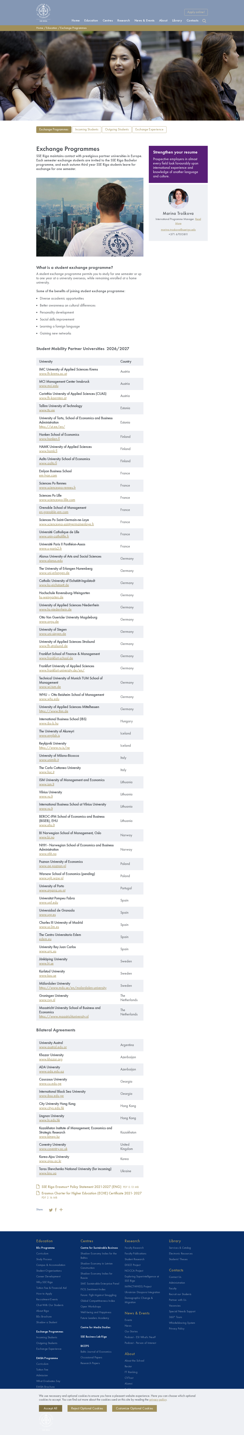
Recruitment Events (47, 1299)
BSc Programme (45, 1248)
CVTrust (129, 1378)
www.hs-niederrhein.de (55, 609)
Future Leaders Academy (95, 1318)
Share (61, 1209)
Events (128, 1320)
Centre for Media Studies (96, 1327)
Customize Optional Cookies (134, 1408)
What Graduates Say (48, 1381)
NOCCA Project (134, 1270)
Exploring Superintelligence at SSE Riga (142, 1278)
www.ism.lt (46, 784)
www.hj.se (46, 963)
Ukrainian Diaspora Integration (142, 1292)
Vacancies (175, 1305)
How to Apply (44, 1293)
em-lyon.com (48, 475)
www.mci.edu (48, 386)
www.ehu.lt (47, 825)
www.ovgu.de (49, 622)
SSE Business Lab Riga (94, 1336)
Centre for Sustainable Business (99, 1248)
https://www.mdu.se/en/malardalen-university (72, 988)
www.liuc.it (46, 772)
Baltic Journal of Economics (96, 1351)
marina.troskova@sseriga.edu (178, 229)
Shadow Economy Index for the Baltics (99, 1255)
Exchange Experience (149, 129)
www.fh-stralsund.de (53, 646)
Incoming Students (86, 129)
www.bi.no (46, 837)
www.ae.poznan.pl (52, 866)
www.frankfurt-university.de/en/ (61, 670)
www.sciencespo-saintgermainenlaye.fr (66, 524)
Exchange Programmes (73, 28)
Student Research (135, 1259)
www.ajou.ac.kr (50, 1161)
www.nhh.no (47, 854)
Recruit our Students (180, 1294)
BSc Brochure (44, 1316)
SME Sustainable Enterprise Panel (100, 1283)
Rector (128, 1366)
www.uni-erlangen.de (54, 573)
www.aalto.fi (48, 463)
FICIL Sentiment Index (93, 1289)
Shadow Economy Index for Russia (97, 1275)
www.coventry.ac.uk (53, 1149)
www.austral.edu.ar (53, 1047)
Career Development (48, 1276)
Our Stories (131, 1331)
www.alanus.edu (51, 561)
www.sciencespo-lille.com (57, 500)
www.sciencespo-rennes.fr (57, 488)
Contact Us (175, 1277)
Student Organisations (49, 1270)
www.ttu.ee (47, 410)
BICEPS (85, 1346)
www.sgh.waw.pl (51, 878)
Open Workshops (91, 1306)
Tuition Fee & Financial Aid (51, 1288)
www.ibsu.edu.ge (51, 1096)
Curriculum (42, 1253)
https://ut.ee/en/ (52, 427)
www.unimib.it (49, 760)
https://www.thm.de (53, 711)
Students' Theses (178, 1259)
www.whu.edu (49, 699)
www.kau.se (47, 976)
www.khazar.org (51, 1059)
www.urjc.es (47, 951)
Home (39, 28)
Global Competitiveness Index (98, 1301)
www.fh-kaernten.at (52, 398)
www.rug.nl (47, 1000)
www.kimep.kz (49, 1137)
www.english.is (49, 736)
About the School (134, 1360)
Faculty (173, 1288)
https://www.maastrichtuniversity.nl (64, 1016)
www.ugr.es (47, 915)
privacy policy (157, 1399)
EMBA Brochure (45, 1387)
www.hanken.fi (49, 439)
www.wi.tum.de (50, 687)
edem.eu (45, 939)
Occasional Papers (91, 1357)
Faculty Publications (135, 1253)
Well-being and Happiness (96, 1312)
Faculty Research (134, 1248)
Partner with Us (177, 1300)
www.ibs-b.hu (48, 723)
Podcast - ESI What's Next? (140, 1337)
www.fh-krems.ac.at (53, 374)
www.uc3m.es (49, 927)
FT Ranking (131, 1372)
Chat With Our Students (49, 1305)
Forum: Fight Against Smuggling (98, 1295)
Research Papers (90, 1363)
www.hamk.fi (48, 451)
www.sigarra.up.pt (52, 890)
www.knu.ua (47, 1173)
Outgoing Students (117, 129)
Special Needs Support (182, 1311)
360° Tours (175, 1317)
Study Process (44, 1259)
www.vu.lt (46, 796)
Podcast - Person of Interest (140, 1343)
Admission (42, 1375)
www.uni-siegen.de (52, 634)
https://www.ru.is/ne (54, 748)
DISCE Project (133, 1265)
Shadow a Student (46, 1322)
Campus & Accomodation (50, 1265)
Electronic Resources (181, 1253)
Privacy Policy (177, 1328)
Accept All (50, 1408)
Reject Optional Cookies (87, 1408)
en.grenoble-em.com (53, 512)
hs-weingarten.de (51, 597)
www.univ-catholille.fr (54, 536)
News (128, 1325)
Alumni (129, 1383)
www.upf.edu (48, 903)
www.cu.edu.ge (50, 1084)
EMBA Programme (47, 1358)
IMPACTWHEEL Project (138, 1286)
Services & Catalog (180, 1248)
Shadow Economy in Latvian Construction (97, 1265)
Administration (177, 1282)
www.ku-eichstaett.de (54, 585)
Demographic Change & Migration (139, 1300)
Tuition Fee (42, 1369)
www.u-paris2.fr (50, 549)
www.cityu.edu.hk (51, 1108)
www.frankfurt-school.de (56, 658)
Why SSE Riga (44, 1282)
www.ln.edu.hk (49, 1120)
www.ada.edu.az (51, 1071)
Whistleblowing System (182, 1323)
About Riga (42, 1311)
